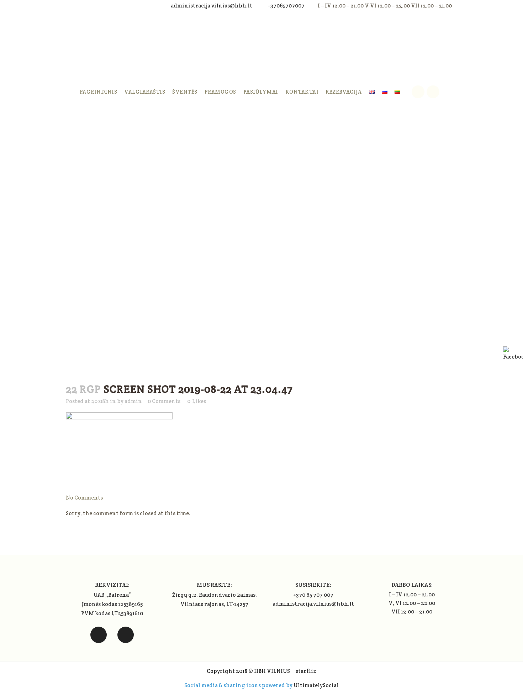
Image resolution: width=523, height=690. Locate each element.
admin (133, 401)
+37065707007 (286, 5)
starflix (306, 671)
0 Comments (164, 401)
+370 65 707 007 (313, 594)
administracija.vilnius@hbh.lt (212, 5)
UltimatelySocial (316, 685)
